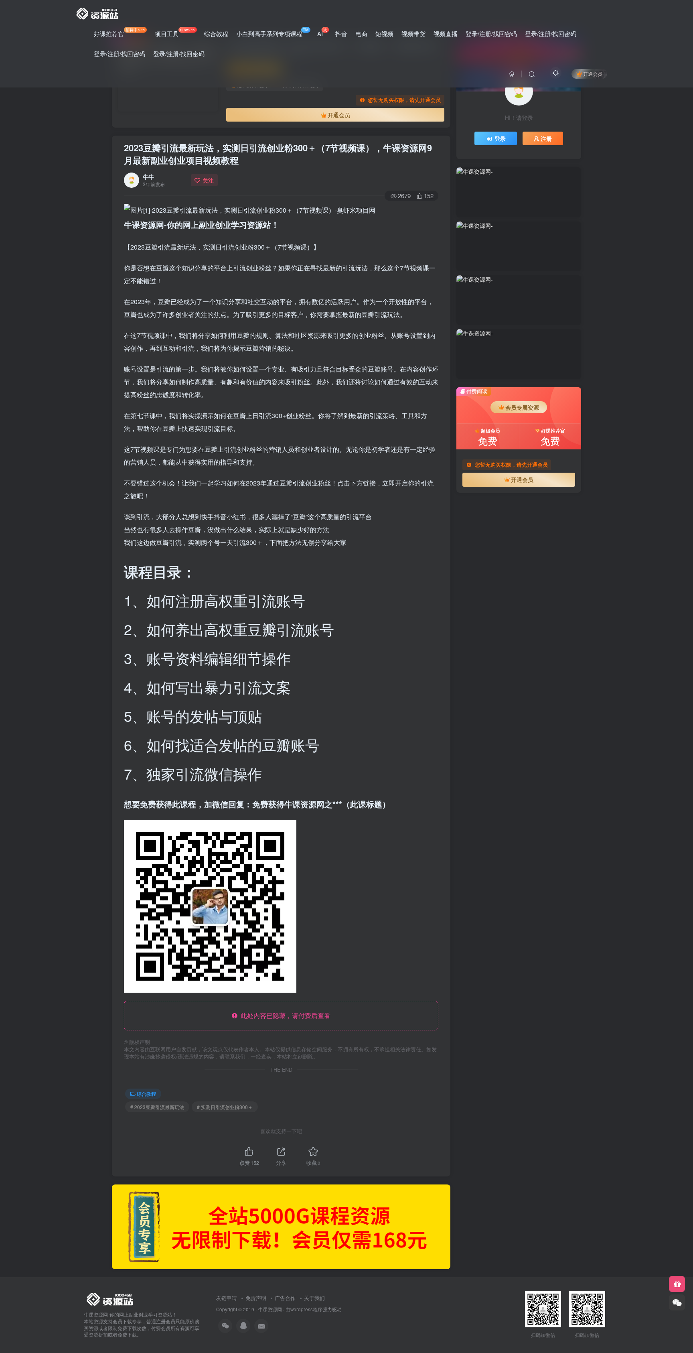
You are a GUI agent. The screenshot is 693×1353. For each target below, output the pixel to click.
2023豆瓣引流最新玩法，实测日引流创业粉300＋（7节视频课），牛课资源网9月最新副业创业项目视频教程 (278, 154)
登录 (500, 138)
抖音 (341, 33)
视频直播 (446, 33)
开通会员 (592, 73)
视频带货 (413, 33)
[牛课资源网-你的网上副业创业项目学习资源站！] (98, 12)
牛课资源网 (270, 1309)
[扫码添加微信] (677, 1302)
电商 (361, 33)
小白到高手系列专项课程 (272, 32)
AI (322, 32)
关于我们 (314, 1298)
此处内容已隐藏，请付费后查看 (283, 1015)
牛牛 (148, 177)
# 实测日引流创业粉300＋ (225, 1106)
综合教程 (216, 33)
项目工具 (175, 32)
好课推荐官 (119, 32)
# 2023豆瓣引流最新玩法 (157, 1106)
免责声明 (255, 1298)
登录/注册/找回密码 (491, 33)
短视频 (384, 33)
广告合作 (285, 1298)
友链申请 (226, 1298)
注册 (546, 138)
